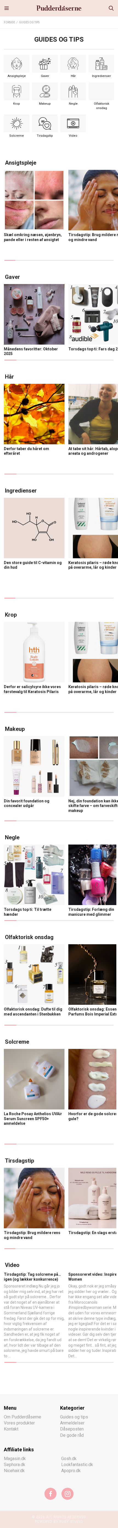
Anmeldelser (72, 1422)
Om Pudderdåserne (22, 1416)
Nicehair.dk (14, 1470)
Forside (9, 22)
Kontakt (11, 1429)
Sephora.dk (14, 1464)
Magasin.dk (15, 1458)
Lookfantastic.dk (77, 1464)
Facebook (50, 1493)
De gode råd (72, 1435)
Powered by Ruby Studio (59, 1521)
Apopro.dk (71, 1470)
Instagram (67, 1493)
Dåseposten (72, 1429)
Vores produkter (19, 1422)
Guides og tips (29, 22)
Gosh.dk (69, 1458)
